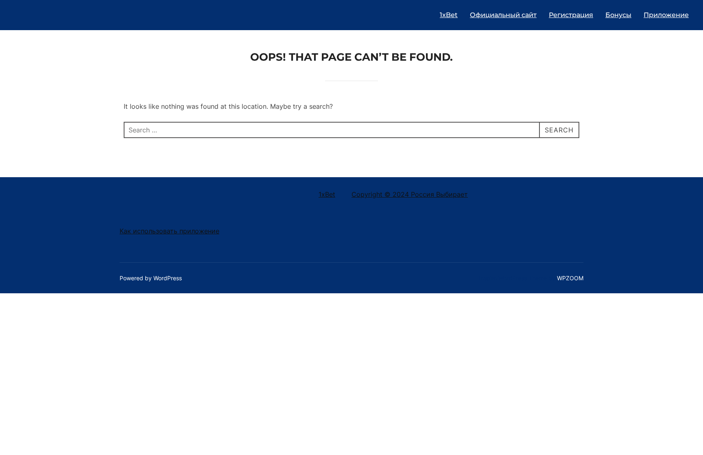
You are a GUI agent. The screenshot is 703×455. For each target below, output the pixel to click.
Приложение (666, 15)
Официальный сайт (503, 15)
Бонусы (618, 15)
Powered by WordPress (151, 278)
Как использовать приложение (169, 231)
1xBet (449, 15)
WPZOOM (570, 278)
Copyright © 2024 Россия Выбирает (410, 194)
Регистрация (571, 15)
